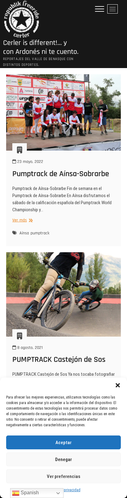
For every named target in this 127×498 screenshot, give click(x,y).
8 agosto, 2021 (29, 347)
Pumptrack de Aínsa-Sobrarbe (60, 174)
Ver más (21, 220)
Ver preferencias (63, 476)
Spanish (29, 492)
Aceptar (63, 442)
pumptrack (40, 233)
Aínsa (24, 233)
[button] (118, 385)
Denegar (63, 459)
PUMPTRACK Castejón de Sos (58, 359)
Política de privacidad (63, 490)
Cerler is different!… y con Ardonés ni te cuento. (41, 47)
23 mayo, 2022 (29, 161)
